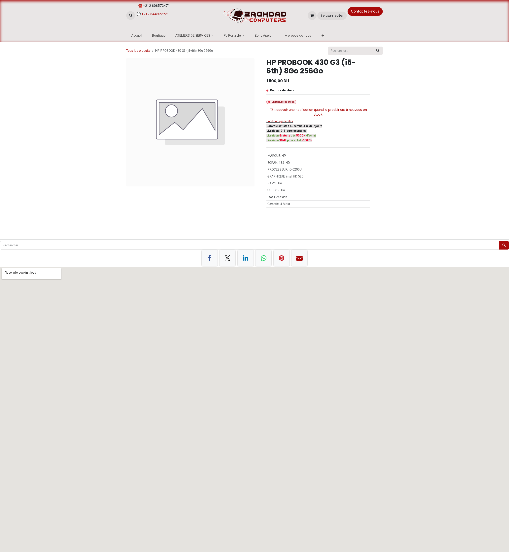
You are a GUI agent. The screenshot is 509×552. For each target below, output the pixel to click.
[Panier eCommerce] (312, 15)
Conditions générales (279, 121)
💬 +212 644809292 (152, 14)
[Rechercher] (378, 51)
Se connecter (332, 15)
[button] (130, 15)
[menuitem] (136, 35)
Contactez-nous (365, 11)
